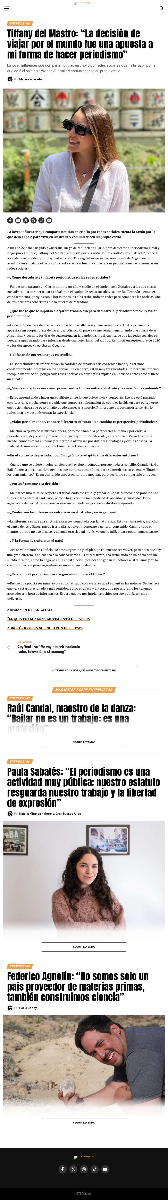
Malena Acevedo (30, 79)
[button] (10, 220)
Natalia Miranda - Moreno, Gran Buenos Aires (50, 813)
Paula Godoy (28, 1008)
